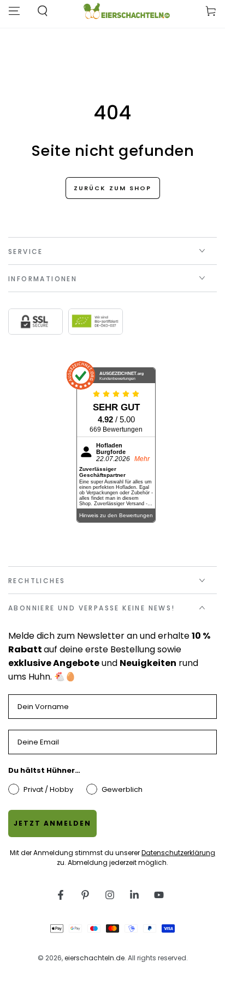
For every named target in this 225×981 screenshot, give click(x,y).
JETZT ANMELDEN (52, 823)
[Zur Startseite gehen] (126, 11)
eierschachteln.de (94, 957)
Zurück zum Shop (113, 188)
